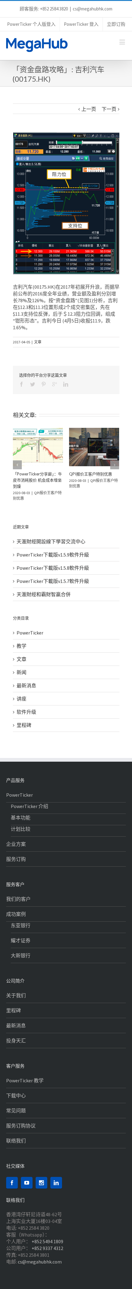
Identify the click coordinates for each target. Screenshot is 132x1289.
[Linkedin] (65, 384)
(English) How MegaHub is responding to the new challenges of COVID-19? (65, 480)
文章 (37, 342)
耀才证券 (20, 940)
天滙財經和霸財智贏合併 (44, 594)
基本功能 (20, 817)
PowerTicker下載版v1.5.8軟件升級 (53, 568)
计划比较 (20, 829)
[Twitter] (32, 384)
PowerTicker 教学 (25, 1080)
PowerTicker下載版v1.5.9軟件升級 (53, 555)
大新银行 (20, 955)
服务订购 (16, 859)
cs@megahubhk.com (92, 9)
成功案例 (16, 914)
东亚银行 (20, 925)
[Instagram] (41, 1183)
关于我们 (16, 995)
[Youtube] (27, 1183)
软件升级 (26, 712)
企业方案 (16, 844)
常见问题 (16, 1110)
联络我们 (16, 1141)
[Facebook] (21, 384)
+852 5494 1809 (47, 1241)
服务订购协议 (21, 1126)
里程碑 (24, 725)
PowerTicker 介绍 (29, 806)
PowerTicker (30, 633)
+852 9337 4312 (47, 1248)
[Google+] (54, 384)
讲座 (21, 699)
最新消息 (26, 685)
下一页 (109, 109)
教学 (21, 646)
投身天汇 (16, 1040)
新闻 (21, 672)
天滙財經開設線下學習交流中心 (51, 541)
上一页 (88, 109)
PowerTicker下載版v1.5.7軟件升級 (53, 581)
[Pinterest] (43, 384)
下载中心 (16, 1095)
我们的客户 (18, 899)
